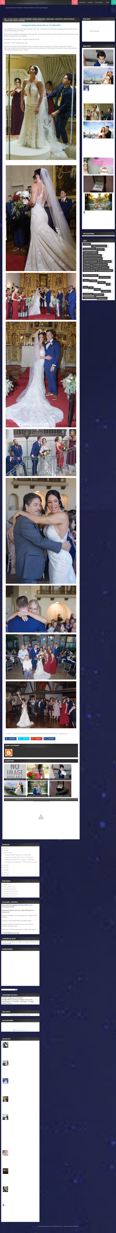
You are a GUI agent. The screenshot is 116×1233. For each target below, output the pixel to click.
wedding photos (102, 298)
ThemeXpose (76, 1226)
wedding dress (35, 733)
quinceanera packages (89, 270)
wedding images (41, 733)
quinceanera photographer (105, 270)
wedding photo (46, 733)
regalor (86, 280)
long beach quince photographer (92, 255)
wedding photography (53, 733)
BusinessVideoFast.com (9, 887)
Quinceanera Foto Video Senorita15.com (27, 3)
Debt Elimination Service (9, 896)
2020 (5, 850)
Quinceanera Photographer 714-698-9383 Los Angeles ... (21, 862)
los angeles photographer (90, 261)
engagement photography (99, 246)
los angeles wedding (16, 733)
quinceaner (96, 267)
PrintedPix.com (6, 884)
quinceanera (105, 267)
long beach (100, 249)
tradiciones (101, 282)
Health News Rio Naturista (10, 891)
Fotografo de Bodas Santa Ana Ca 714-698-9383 (60, 779)
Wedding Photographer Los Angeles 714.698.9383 (60, 796)
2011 (5, 872)
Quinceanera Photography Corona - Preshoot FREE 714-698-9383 (15, 779)
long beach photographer (90, 252)
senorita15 (93, 281)
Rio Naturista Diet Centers (9, 893)
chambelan (87, 244)
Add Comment (9, 733)
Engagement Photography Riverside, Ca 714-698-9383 (38, 796)
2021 (5, 848)
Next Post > (64, 799)
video (85, 287)
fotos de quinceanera (89, 249)
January (7, 853)
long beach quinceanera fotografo (92, 258)
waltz (91, 287)
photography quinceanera (25, 733)
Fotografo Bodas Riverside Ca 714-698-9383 (41, 25)
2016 (5, 870)
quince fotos (87, 267)
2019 (5, 865)
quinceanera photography (90, 275)
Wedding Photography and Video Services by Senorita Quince (15, 796)
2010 (5, 875)
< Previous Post (19, 799)
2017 (5, 868)
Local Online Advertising (9, 889)
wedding (31, 733)
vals (108, 284)
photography (87, 264)
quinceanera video (104, 277)
